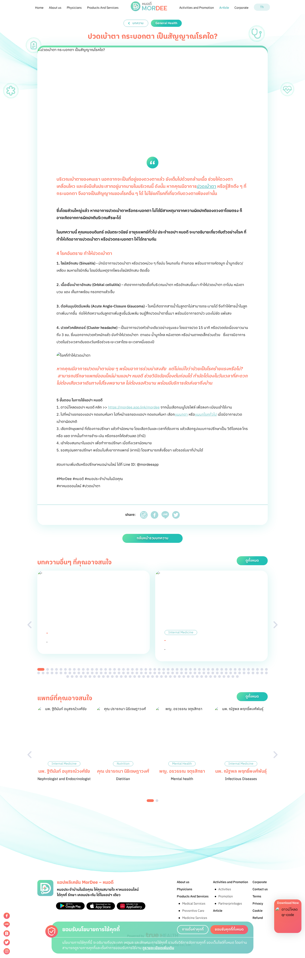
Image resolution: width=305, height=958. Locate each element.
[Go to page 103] (266, 673)
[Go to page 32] (181, 669)
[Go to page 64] (92, 673)
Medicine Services (194, 917)
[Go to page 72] (128, 673)
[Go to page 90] (208, 673)
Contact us (260, 889)
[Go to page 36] (199, 669)
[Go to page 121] (143, 676)
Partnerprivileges (230, 903)
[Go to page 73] (132, 673)
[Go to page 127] (170, 676)
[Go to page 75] (141, 673)
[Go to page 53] (43, 673)
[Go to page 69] (114, 673)
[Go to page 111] (99, 676)
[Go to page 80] (163, 673)
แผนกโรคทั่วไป (206, 415)
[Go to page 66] (101, 673)
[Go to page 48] (253, 669)
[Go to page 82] (172, 673)
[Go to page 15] (105, 669)
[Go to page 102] (262, 673)
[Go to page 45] (239, 669)
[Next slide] (276, 624)
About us (55, 8)
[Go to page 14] (101, 669)
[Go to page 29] (168, 669)
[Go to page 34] (190, 669)
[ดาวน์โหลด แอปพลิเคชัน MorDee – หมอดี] (70, 906)
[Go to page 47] (248, 669)
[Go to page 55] (52, 673)
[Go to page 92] (217, 673)
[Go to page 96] (235, 673)
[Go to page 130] (183, 676)
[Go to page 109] (90, 676)
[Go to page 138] (219, 676)
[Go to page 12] (92, 669)
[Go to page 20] (128, 669)
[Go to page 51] (266, 669)
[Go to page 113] (108, 676)
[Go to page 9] (78, 669)
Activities (224, 889)
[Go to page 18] (119, 669)
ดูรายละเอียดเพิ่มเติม (158, 948)
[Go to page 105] (72, 676)
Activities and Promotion (196, 8)
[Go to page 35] (195, 669)
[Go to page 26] (154, 669)
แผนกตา (181, 415)
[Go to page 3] (52, 669)
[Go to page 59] (70, 673)
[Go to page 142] (237, 676)
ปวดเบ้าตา (206, 186)
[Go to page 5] (61, 669)
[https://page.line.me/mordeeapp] (7, 925)
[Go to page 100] (253, 673)
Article (224, 8)
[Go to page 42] (226, 669)
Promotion (225, 896)
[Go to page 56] (56, 673)
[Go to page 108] (85, 676)
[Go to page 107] (81, 676)
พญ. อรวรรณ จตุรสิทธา (182, 771)
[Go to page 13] (96, 669)
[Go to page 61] (78, 673)
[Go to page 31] (177, 669)
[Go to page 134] (201, 676)
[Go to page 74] (137, 673)
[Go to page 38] (208, 669)
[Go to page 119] (134, 676)
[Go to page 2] (47, 669)
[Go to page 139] (224, 676)
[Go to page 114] (112, 676)
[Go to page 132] (192, 676)
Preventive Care (193, 910)
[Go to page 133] (197, 676)
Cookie (258, 910)
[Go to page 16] (110, 669)
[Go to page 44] (235, 669)
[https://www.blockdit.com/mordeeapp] (7, 933)
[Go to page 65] (96, 673)
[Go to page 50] (262, 669)
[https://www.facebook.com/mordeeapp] (7, 916)
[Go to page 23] (141, 669)
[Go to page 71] (123, 673)
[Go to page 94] (226, 673)
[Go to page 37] (204, 669)
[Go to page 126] (166, 676)
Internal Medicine (180, 632)
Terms (257, 896)
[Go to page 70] (119, 673)
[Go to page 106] (76, 676)
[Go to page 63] (87, 673)
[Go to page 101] (257, 673)
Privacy (258, 903)
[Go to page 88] (199, 673)
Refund (258, 917)
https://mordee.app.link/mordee (134, 407)
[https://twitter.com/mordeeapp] (7, 942)
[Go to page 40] (217, 669)
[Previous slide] (29, 624)
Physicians (74, 8)
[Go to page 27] (159, 669)
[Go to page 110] (94, 676)
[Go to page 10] (83, 669)
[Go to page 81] (168, 673)
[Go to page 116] (121, 676)
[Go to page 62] (83, 673)
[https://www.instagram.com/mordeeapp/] (7, 951)
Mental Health (182, 763)
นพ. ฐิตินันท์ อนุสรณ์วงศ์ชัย (64, 771)
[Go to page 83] (177, 673)
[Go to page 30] (172, 669)
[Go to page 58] (65, 673)
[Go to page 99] (248, 673)
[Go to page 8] (74, 669)
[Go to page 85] (186, 673)
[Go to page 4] (56, 669)
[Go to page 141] (233, 676)
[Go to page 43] (230, 669)
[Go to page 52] (38, 673)
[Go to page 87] (195, 673)
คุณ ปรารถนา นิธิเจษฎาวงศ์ (123, 771)
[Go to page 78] (154, 673)
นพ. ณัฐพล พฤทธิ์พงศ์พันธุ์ (241, 771)
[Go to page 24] (145, 669)
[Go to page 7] (70, 669)
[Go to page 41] (221, 669)
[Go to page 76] (145, 673)
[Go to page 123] (152, 676)
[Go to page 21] (132, 669)
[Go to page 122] (148, 676)
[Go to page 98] (244, 673)
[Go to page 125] (161, 676)
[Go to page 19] (123, 669)
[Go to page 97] (239, 673)
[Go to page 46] (244, 669)
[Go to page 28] (163, 669)
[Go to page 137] (215, 676)
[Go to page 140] (228, 676)
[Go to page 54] (47, 673)
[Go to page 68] (110, 673)
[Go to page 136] (210, 676)
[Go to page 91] (212, 673)
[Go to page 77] (150, 673)
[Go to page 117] (125, 676)
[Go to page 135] (206, 676)
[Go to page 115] (116, 676)
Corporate (241, 8)
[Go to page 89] (204, 673)
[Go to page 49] (257, 669)
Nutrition (123, 763)
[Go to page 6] (65, 669)
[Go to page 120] (139, 676)
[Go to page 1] (40, 669)
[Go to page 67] (105, 673)
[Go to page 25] (150, 669)
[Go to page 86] (190, 673)
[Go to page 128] (174, 676)
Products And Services (103, 8)
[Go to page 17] (114, 669)
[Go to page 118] (130, 676)
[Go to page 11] (87, 669)
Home (39, 8)
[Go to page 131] (188, 676)
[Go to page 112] (103, 676)
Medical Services (193, 903)
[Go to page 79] (159, 673)
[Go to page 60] (74, 673)
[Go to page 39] (212, 669)
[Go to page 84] (181, 673)
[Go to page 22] (137, 669)
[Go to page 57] (61, 673)
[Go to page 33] (186, 669)
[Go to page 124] (157, 676)
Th (262, 7)
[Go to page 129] (179, 676)
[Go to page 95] (230, 673)
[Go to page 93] (221, 673)
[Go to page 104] (67, 676)
